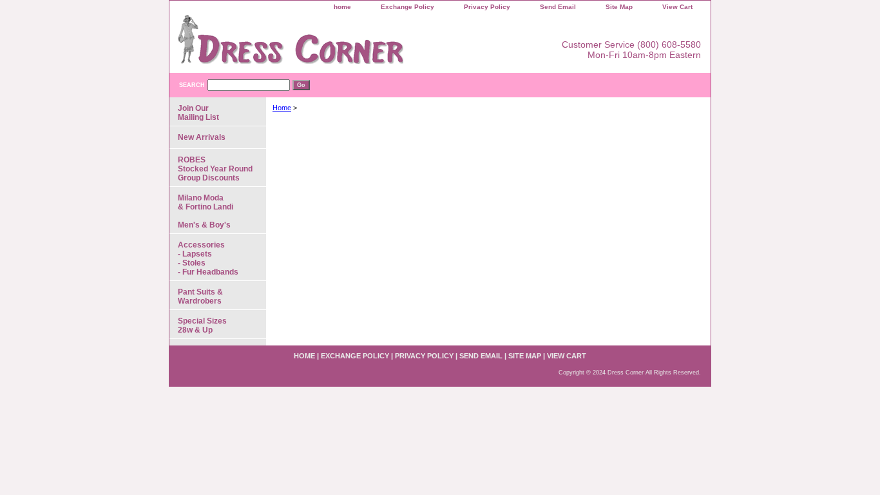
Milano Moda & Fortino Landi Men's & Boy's (205, 211)
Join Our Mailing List (198, 113)
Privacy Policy (487, 6)
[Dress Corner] (330, 44)
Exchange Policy (407, 6)
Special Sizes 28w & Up (202, 325)
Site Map (619, 6)
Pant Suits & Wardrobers (200, 296)
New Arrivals (201, 137)
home (342, 6)
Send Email (558, 6)
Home (282, 108)
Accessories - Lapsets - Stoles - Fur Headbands (208, 258)
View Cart (677, 6)
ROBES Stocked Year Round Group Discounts (215, 168)
